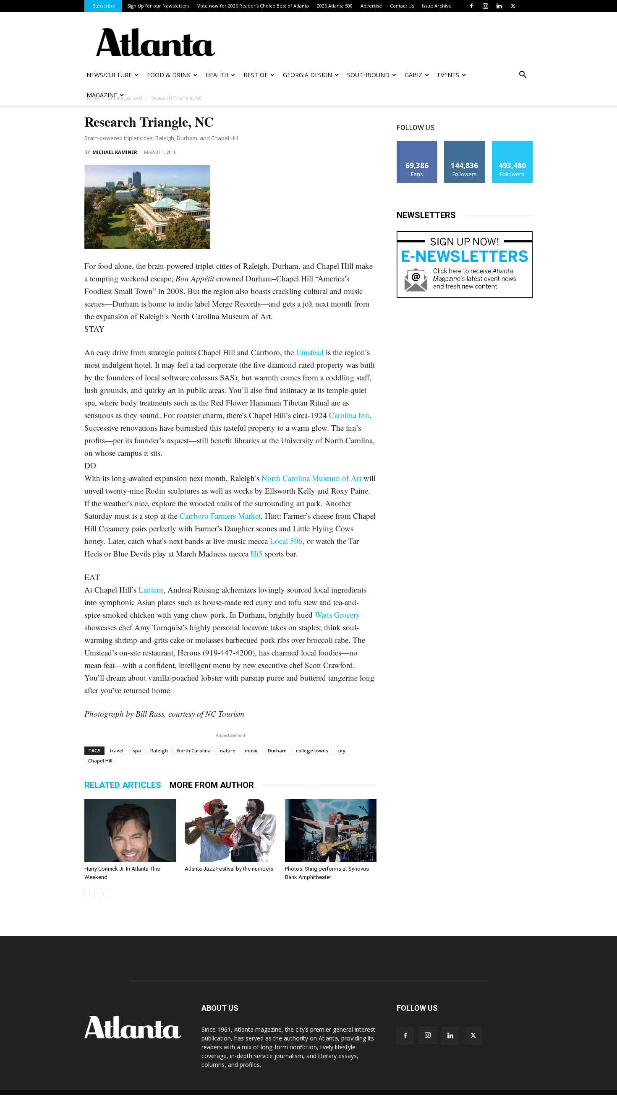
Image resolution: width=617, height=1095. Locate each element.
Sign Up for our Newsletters (158, 6)
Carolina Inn (349, 415)
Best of (255, 75)
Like (417, 144)
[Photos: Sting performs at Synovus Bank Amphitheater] (330, 830)
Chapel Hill (100, 760)
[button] (522, 76)
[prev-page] (89, 894)
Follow (465, 144)
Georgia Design (307, 75)
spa (137, 750)
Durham (277, 750)
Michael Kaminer (114, 152)
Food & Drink (169, 75)
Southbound (368, 75)
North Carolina (194, 750)
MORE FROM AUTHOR (212, 785)
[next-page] (103, 894)
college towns (312, 750)
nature (227, 750)
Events (448, 75)
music (252, 750)
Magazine (101, 95)
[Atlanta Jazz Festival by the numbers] (230, 830)
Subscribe (104, 6)
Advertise (371, 6)
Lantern (151, 589)
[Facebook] (471, 6)
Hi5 (257, 553)
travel (116, 750)
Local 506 (286, 541)
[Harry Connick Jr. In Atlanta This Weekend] (130, 830)
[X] (513, 6)
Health (217, 75)
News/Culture (109, 75)
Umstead (310, 352)
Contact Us (402, 6)
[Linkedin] (499, 6)
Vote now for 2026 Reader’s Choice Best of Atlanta (253, 6)
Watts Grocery (337, 614)
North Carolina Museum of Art (311, 478)
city (341, 750)
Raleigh (159, 750)
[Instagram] (485, 6)
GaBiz (413, 75)
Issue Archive (437, 6)
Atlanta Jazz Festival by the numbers (229, 869)
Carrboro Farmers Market (220, 515)
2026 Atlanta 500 (335, 6)
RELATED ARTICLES (122, 785)
